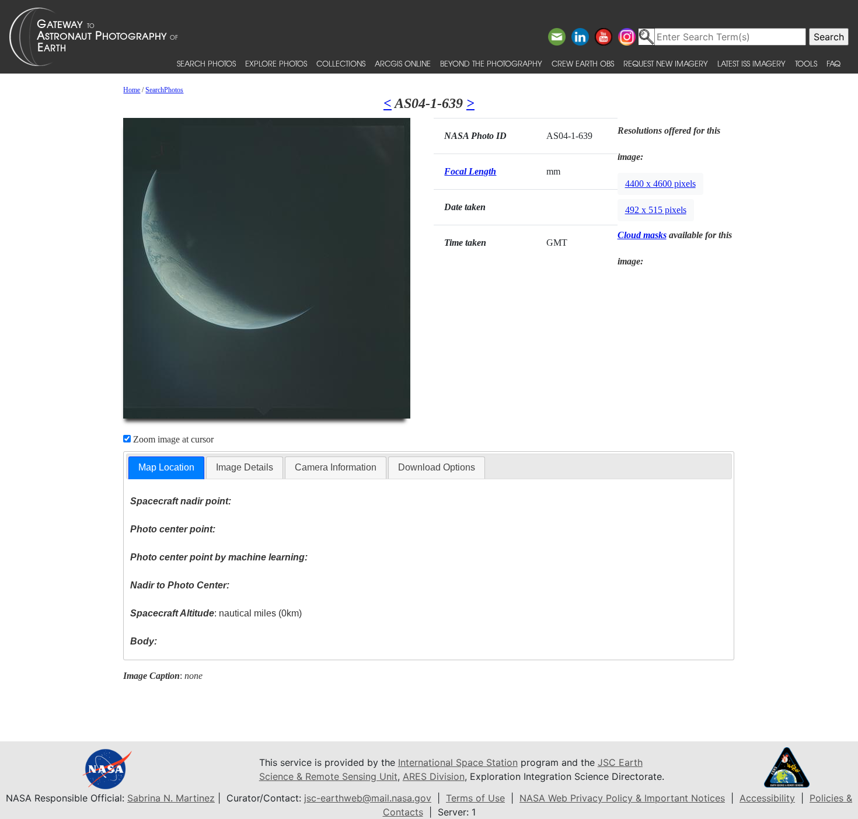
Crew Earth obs (583, 63)
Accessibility (767, 798)
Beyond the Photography (491, 63)
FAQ (833, 63)
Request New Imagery (665, 63)
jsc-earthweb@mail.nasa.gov (367, 798)
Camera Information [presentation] (335, 467)
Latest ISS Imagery (751, 63)
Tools (806, 63)
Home (131, 90)
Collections (340, 63)
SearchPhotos (164, 90)
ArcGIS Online (403, 63)
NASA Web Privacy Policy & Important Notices (622, 798)
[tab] (166, 467)
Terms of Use (475, 798)
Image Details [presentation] (244, 467)
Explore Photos (276, 63)
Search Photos (206, 63)
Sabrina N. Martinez (171, 798)
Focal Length (470, 171)
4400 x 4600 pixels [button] (660, 184)
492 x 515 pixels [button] (655, 210)
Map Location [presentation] (166, 467)
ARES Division (434, 776)
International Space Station (458, 762)
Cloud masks (642, 235)
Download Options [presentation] (436, 467)
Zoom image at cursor (172, 439)
